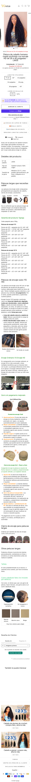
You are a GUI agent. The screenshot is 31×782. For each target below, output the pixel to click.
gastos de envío (9, 68)
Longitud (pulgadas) (15, 75)
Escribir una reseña (15, 653)
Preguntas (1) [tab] (22, 641)
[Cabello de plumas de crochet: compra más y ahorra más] (15, 713)
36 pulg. (20, 82)
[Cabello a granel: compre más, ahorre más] (15, 740)
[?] (17, 118)
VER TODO (15, 728)
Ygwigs (15, 759)
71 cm (7, 78)
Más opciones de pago (15, 115)
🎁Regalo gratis (15, 126)
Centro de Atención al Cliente (15, 763)
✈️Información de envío (15, 129)
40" (21, 86)
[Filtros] (2, 645)
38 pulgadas (13, 86)
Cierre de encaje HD (15, 91)
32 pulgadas (21, 78)
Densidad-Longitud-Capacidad (15, 132)
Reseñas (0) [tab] (8, 641)
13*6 (18, 94)
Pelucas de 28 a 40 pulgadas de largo (17, 51)
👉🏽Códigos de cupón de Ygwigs (15, 123)
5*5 (12, 94)
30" (13, 78)
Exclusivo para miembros (15, 766)
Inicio (4, 51)
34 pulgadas (11, 82)
